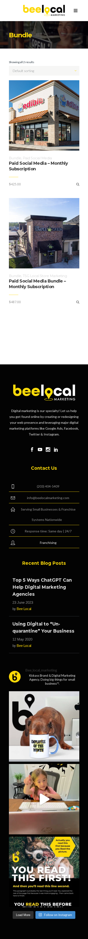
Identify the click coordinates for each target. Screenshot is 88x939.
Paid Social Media (37, 158)
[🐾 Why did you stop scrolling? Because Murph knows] (44, 872)
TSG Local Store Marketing (45, 276)
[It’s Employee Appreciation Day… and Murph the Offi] (44, 726)
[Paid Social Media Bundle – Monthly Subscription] (77, 302)
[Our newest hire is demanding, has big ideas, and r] (44, 799)
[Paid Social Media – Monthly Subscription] (77, 184)
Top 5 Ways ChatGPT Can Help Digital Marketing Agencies (42, 587)
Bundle (15, 158)
